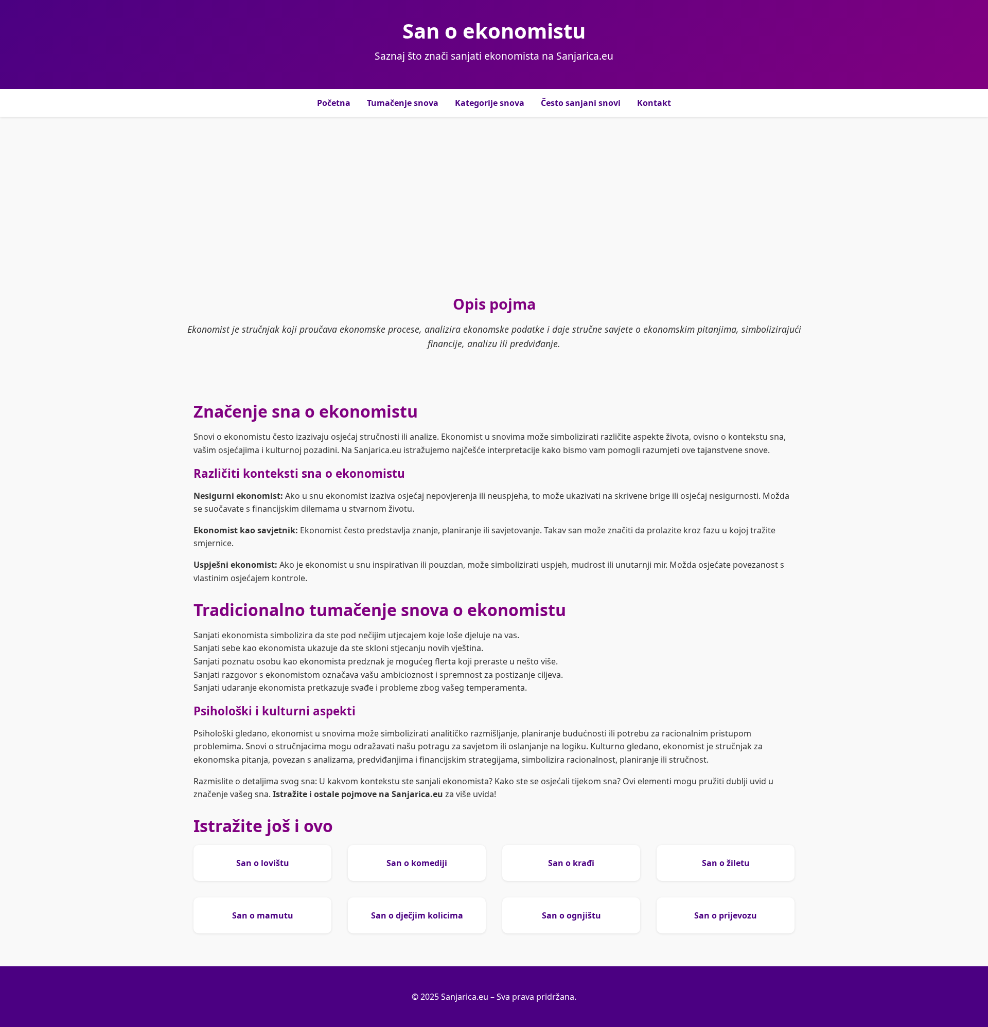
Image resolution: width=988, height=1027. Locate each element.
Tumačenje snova (402, 103)
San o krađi (571, 863)
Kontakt (654, 103)
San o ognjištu (571, 915)
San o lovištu (262, 863)
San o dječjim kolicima (417, 915)
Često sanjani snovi (581, 103)
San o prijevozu (725, 915)
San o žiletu (726, 863)
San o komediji (416, 863)
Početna (333, 103)
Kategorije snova (489, 103)
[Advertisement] (494, 205)
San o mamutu (262, 915)
